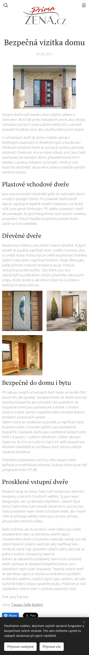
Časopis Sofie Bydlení (27, 605)
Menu (84, 5)
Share (13, 615)
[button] (5, 5)
